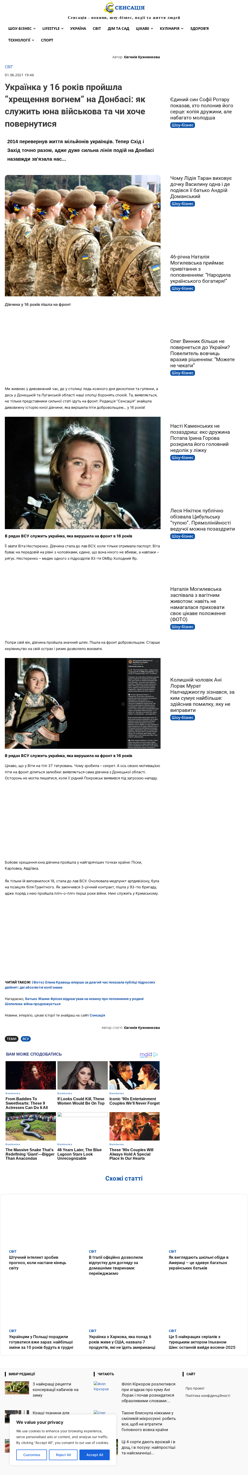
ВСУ (26, 1038)
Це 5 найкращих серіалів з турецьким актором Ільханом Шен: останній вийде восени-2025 (202, 1342)
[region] (63, 1439)
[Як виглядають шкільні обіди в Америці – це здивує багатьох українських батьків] (204, 1222)
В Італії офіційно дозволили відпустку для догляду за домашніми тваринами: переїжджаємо (116, 1265)
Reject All (63, 1455)
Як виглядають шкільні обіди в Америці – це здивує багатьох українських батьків (199, 1262)
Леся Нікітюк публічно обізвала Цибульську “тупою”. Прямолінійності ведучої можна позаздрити (202, 520)
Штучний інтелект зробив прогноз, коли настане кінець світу (37, 1262)
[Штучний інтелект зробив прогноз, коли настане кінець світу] (44, 1222)
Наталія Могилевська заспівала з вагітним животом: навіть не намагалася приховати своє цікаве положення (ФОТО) (198, 604)
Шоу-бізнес (183, 125)
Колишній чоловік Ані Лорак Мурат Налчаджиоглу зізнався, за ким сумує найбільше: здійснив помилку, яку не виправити (202, 695)
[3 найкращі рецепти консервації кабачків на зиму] (17, 1388)
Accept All (94, 1455)
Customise (31, 1455)
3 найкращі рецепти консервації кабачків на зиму (55, 1390)
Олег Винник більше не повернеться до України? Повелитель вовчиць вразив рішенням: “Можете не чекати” (202, 353)
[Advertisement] (83, 347)
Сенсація (97, 1015)
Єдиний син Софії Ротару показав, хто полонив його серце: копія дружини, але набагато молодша (201, 109)
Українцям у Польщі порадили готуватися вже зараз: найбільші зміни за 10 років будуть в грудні (41, 1342)
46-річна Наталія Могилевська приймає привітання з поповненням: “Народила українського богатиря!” (200, 269)
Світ (9, 67)
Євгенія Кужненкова (142, 57)
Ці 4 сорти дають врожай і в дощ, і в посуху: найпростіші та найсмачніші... (148, 1447)
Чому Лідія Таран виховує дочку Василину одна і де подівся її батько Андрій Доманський (201, 187)
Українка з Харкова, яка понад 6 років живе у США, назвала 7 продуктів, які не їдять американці (122, 1342)
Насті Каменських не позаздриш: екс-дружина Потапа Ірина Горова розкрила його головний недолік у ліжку (200, 438)
